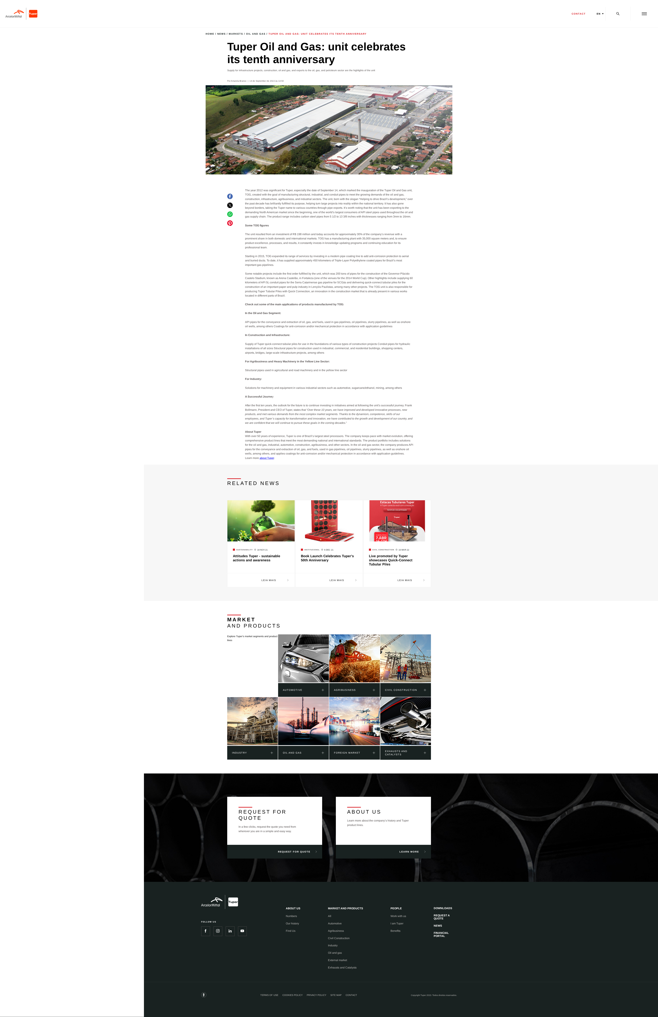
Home (210, 33)
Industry (333, 945)
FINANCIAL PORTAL (441, 934)
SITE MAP (336, 995)
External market (337, 960)
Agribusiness (336, 930)
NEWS (438, 925)
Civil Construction (339, 938)
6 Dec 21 (329, 550)
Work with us (398, 916)
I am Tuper (397, 923)
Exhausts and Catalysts (342, 967)
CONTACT (579, 13)
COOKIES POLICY (292, 995)
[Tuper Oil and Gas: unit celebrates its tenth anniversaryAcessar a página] (303, 658)
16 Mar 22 (404, 550)
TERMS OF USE (269, 995)
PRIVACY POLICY (316, 995)
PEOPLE (396, 908)
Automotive (335, 923)
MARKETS (236, 33)
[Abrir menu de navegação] (644, 13)
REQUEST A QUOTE (442, 917)
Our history (292, 923)
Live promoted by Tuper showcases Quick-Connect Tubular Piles (390, 560)
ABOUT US (293, 908)
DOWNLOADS (443, 908)
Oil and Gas (255, 33)
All (329, 916)
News (221, 33)
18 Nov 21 (262, 550)
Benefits (395, 930)
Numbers (291, 916)
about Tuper (267, 458)
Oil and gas (335, 952)
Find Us (290, 930)
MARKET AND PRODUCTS (345, 908)
